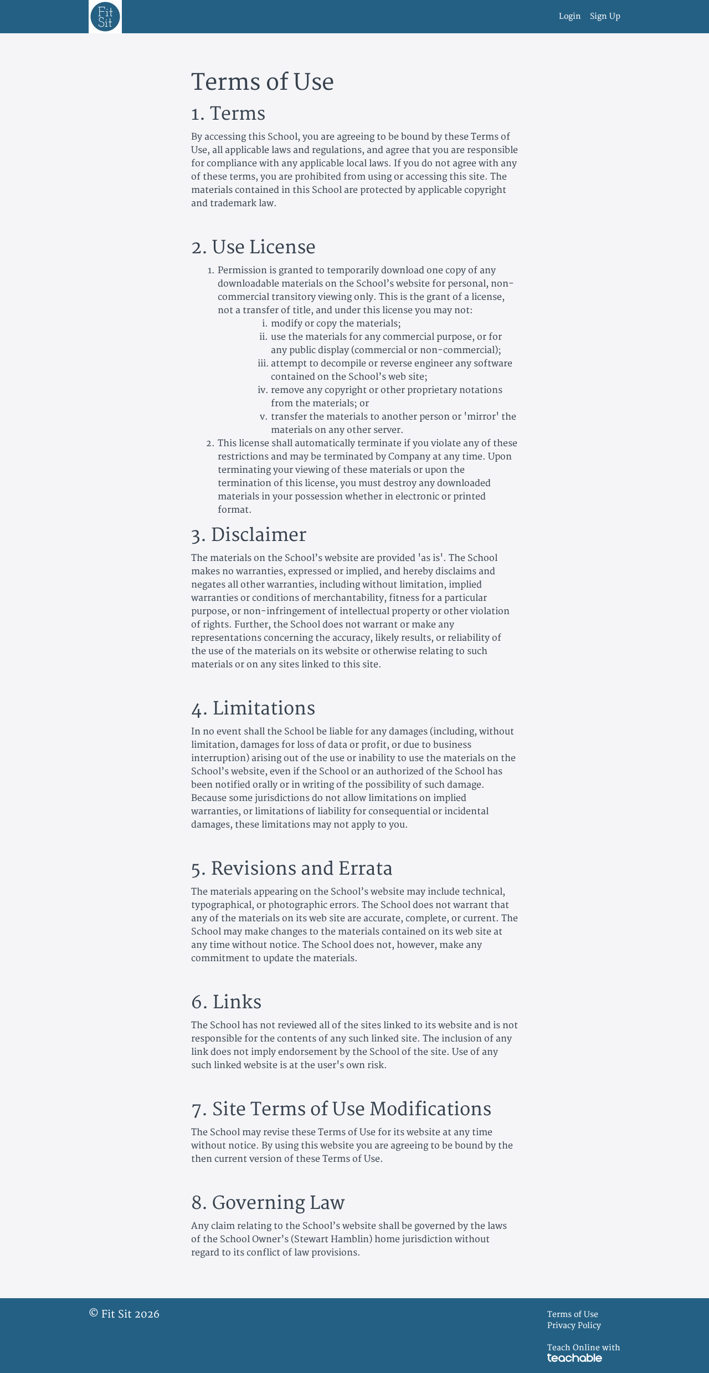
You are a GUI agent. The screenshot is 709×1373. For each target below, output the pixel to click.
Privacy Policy (574, 1325)
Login (570, 16)
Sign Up (605, 16)
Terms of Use (572, 1314)
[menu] (585, 16)
